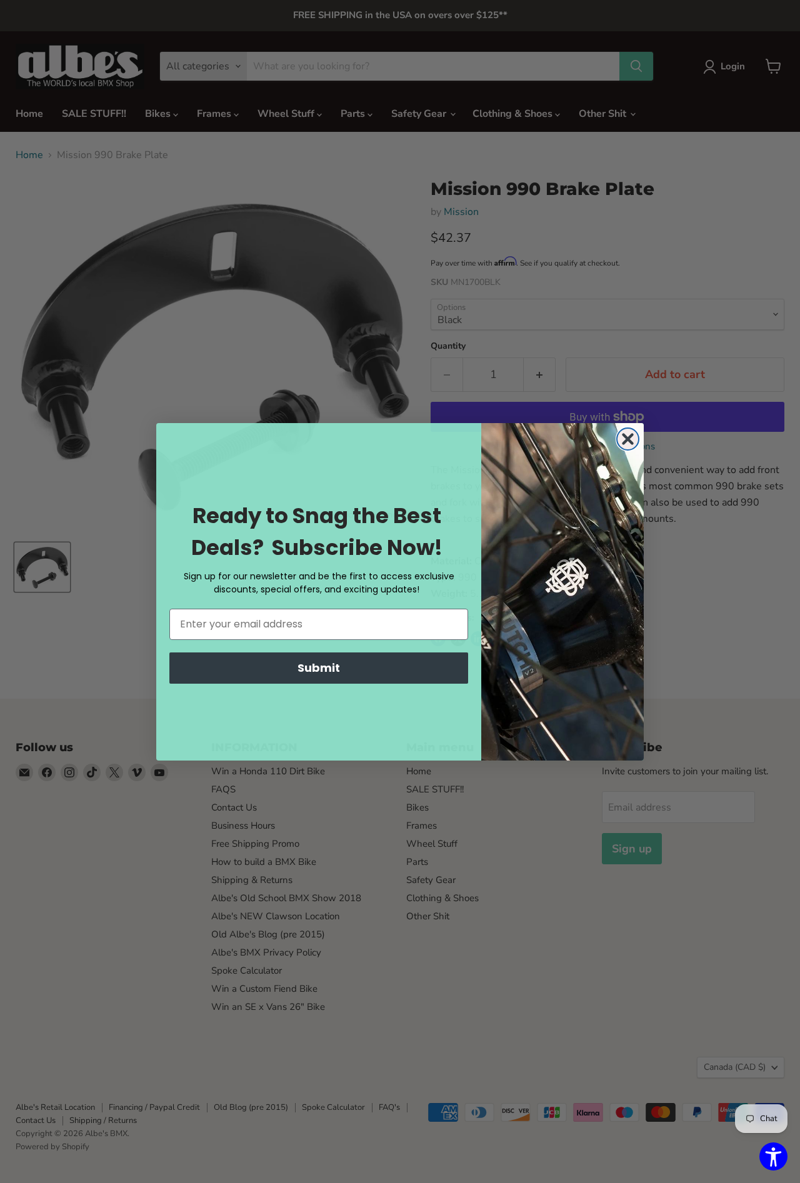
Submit (319, 668)
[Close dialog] (628, 439)
